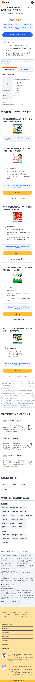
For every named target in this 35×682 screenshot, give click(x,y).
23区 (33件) (4, 504)
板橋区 (26, 551)
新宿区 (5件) (13, 523)
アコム (17, 551)
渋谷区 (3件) (23, 519)
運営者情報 (13, 612)
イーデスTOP (5, 551)
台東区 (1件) (13, 527)
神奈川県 (5, 484)
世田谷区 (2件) (14, 519)
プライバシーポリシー (9, 616)
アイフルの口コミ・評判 (18, 198)
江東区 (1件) (5, 515)
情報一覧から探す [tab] (10, 69)
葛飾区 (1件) (23, 511)
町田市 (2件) (15, 538)
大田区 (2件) (5, 519)
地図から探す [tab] (25, 69)
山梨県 (14, 484)
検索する (17, 192)
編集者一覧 (25, 614)
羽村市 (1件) (15, 535)
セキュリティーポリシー (24, 616)
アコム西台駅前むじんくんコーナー (22, 79)
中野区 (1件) (21, 515)
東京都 (22, 551)
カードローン (12, 551)
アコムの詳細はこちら (17, 34)
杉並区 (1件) (22, 523)
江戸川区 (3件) (5, 511)
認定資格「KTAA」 (20, 674)
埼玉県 (23, 484)
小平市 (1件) (23, 535)
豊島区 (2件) (22, 527)
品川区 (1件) (5, 523)
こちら (10, 586)
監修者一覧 (16, 614)
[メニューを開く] (32, 2)
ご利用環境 (5, 612)
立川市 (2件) (5, 542)
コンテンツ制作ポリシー (25, 612)
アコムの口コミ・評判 (17, 259)
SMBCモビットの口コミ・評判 (17, 376)
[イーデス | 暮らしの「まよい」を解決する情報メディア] (6, 3)
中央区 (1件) (23, 507)
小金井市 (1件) (5, 538)
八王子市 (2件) (5, 535)
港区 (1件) (12, 515)
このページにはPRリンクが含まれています (13, 13)
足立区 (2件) (5, 507)
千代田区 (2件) (14, 507)
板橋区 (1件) (15, 511)
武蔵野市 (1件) (23, 538)
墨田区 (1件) (5, 527)
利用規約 (8, 614)
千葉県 (5, 489)
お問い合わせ (17, 619)
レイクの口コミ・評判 (17, 319)
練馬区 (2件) (29, 515)
